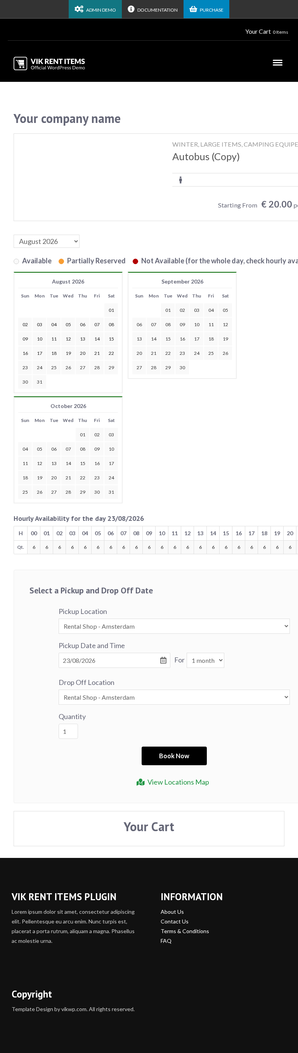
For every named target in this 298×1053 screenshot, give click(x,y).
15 (168, 339)
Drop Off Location (86, 682)
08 (168, 324)
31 (39, 382)
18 (211, 339)
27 (82, 367)
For (179, 659)
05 (225, 310)
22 (168, 353)
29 (111, 367)
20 (139, 353)
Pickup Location (83, 611)
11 (211, 324)
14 (153, 339)
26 (68, 367)
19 (225, 339)
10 (196, 324)
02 (182, 310)
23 (25, 367)
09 (182, 324)
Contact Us (175, 921)
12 (225, 324)
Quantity (72, 716)
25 (54, 367)
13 (139, 339)
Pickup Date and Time (92, 645)
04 (211, 310)
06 (139, 324)
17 (196, 339)
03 (196, 310)
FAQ (166, 940)
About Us (172, 911)
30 (25, 382)
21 (153, 353)
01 (168, 310)
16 (182, 339)
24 (39, 367)
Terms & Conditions (185, 931)
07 (153, 324)
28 (97, 367)
